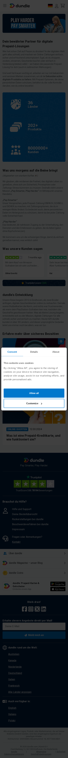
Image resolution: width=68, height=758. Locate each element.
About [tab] (55, 351)
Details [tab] (34, 351)
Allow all (34, 393)
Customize (32, 403)
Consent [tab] (12, 351)
